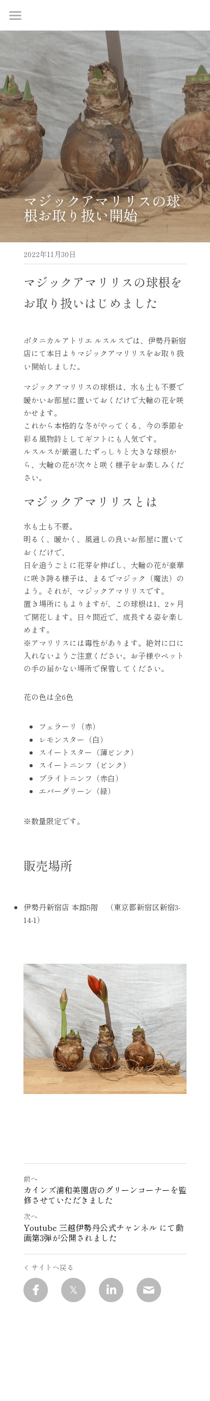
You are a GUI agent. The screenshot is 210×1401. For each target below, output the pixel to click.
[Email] (149, 1290)
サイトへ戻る (52, 1267)
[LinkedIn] (111, 1290)
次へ (30, 1216)
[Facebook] (35, 1290)
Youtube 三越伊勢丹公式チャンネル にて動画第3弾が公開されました (103, 1232)
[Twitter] (73, 1290)
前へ (30, 1178)
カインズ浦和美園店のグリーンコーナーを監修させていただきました (105, 1195)
